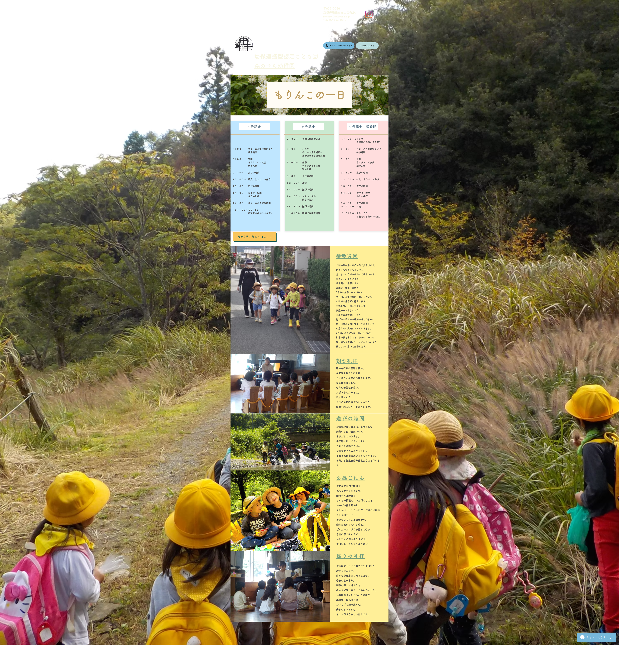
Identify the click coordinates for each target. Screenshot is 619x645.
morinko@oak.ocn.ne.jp (336, 16)
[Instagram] (369, 14)
